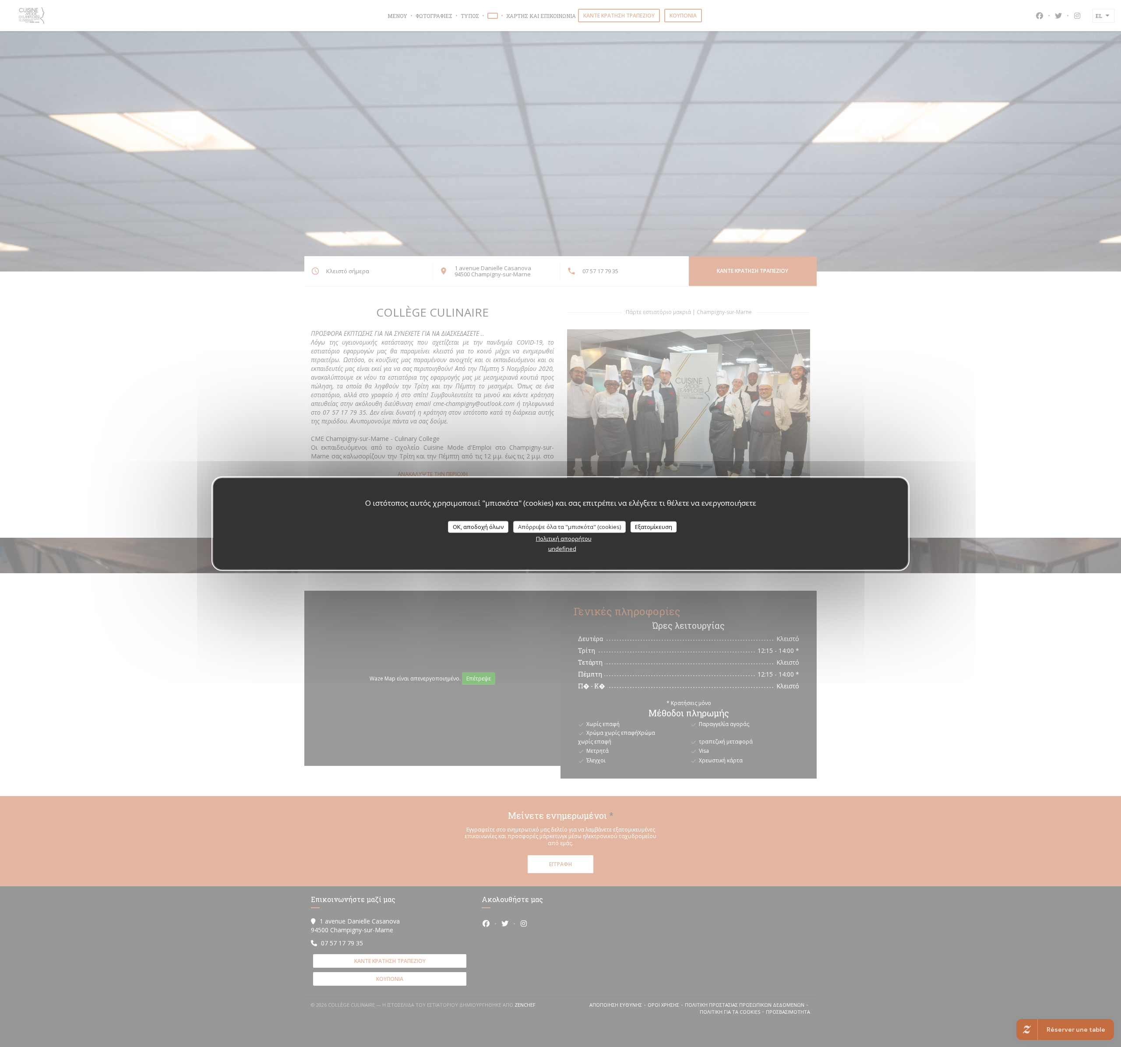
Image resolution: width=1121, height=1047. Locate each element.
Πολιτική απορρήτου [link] (564, 539)
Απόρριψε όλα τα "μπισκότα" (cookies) (569, 526)
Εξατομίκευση (653, 526)
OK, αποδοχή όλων (478, 526)
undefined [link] (562, 549)
